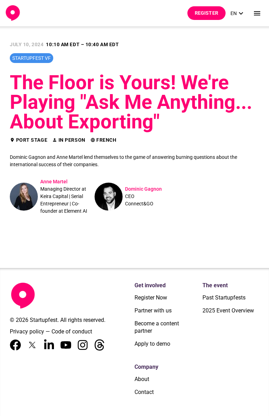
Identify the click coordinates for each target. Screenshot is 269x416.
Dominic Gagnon (143, 189)
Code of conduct (71, 331)
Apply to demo (152, 343)
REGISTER (206, 13)
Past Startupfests (224, 297)
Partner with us (153, 310)
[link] (237, 13)
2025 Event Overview (228, 310)
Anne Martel (54, 181)
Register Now (150, 297)
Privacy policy (27, 331)
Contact (144, 392)
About (141, 379)
